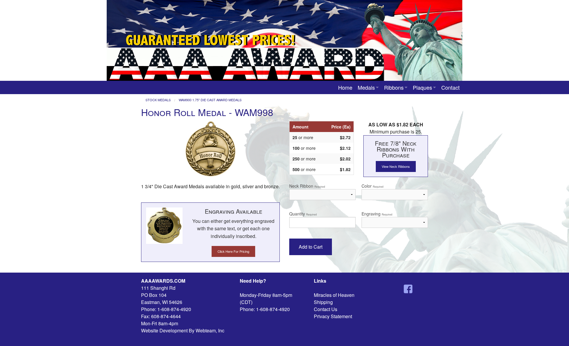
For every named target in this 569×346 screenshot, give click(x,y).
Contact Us (325, 309)
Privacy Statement (333, 316)
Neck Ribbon (307, 186)
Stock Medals (158, 100)
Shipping (323, 302)
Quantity (303, 214)
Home (345, 87)
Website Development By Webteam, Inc (182, 330)
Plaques (422, 87)
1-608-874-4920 (174, 309)
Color (372, 186)
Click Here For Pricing (233, 251)
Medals (366, 87)
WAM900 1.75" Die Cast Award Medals (210, 100)
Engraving (377, 214)
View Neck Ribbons (396, 166)
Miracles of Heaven (334, 295)
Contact (450, 87)
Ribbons (394, 87)
